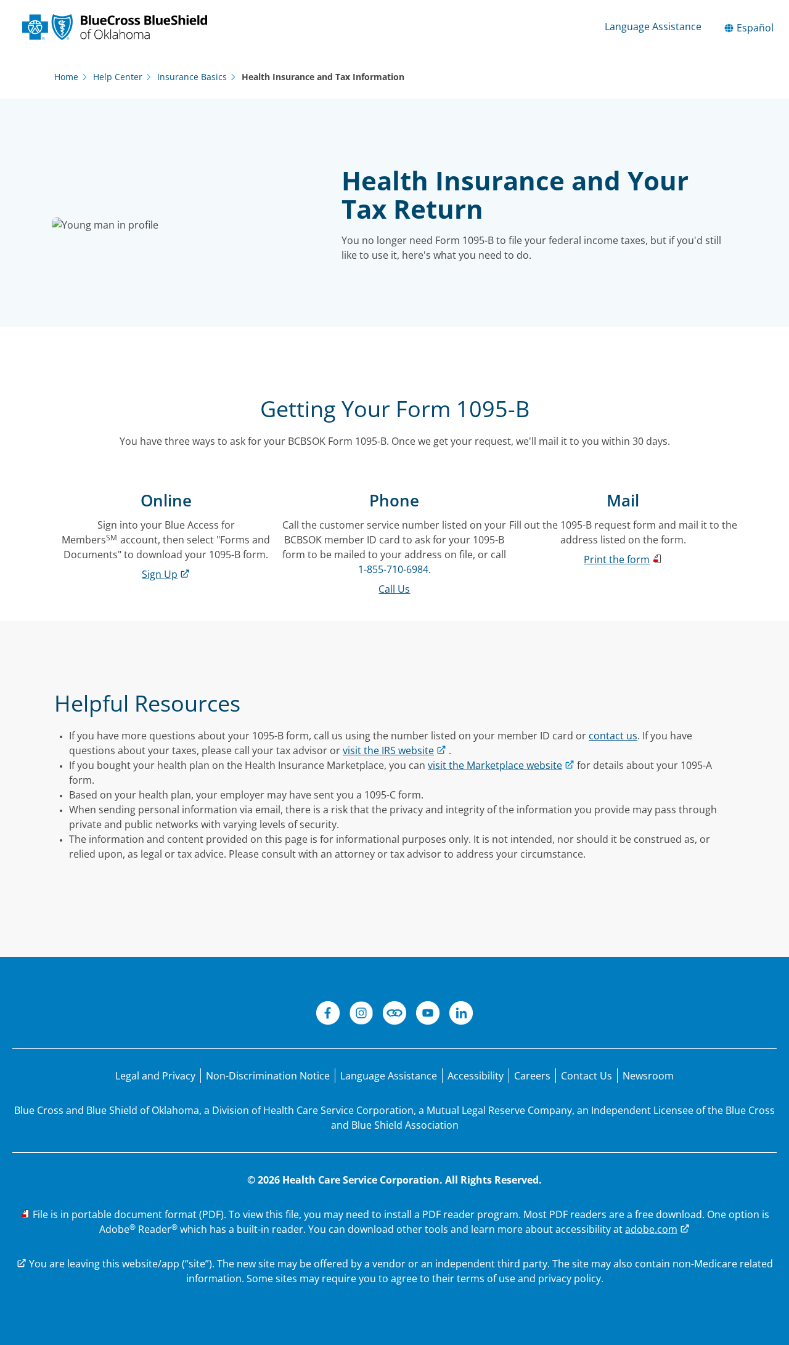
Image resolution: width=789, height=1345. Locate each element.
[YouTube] (427, 1014)
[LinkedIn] (461, 1014)
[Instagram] (361, 1014)
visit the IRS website (388, 750)
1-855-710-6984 (393, 569)
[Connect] (394, 1014)
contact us (613, 735)
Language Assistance (653, 26)
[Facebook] (328, 1014)
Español (754, 28)
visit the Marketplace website (495, 765)
